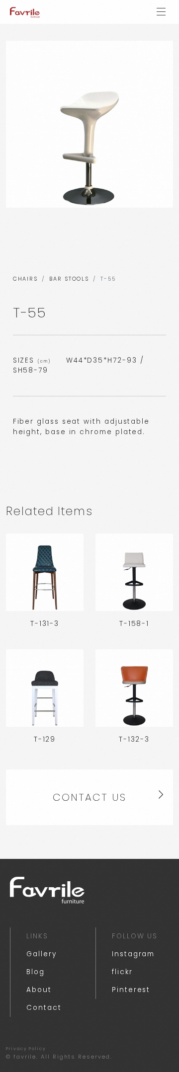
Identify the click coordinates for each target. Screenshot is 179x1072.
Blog (35, 972)
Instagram (133, 954)
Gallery (41, 954)
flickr (122, 972)
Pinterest (131, 990)
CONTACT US (89, 797)
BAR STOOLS (69, 279)
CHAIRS (25, 279)
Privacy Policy (26, 1049)
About (39, 990)
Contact (43, 1007)
